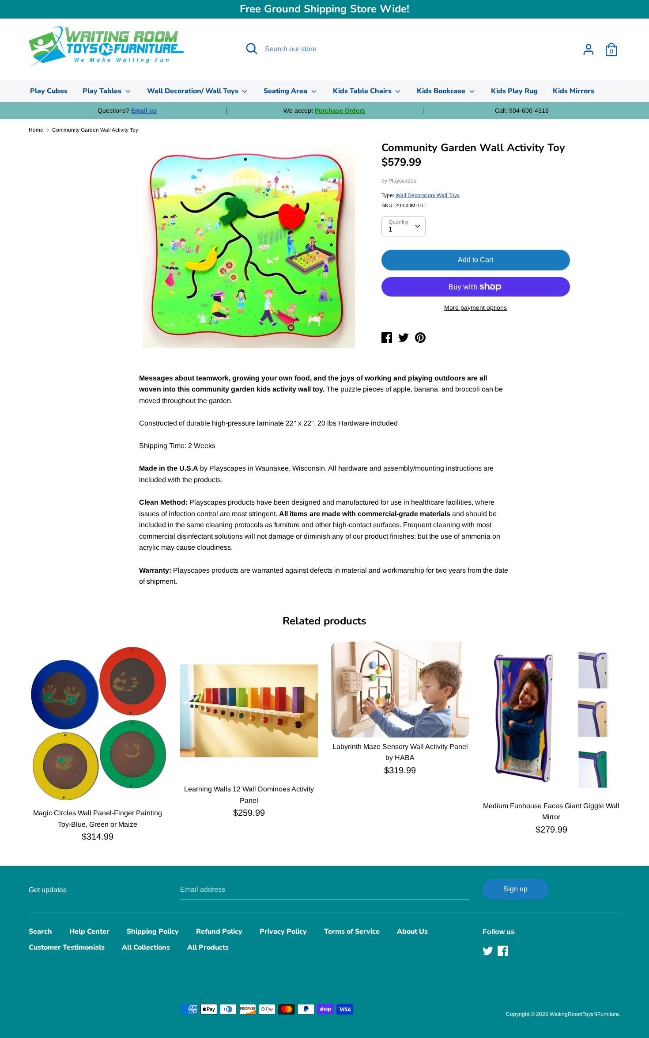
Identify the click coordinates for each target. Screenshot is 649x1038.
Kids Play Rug (514, 91)
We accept (324, 110)
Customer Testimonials (67, 947)
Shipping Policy (153, 931)
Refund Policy (219, 931)
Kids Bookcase (442, 91)
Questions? (127, 110)
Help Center (89, 931)
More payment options (475, 307)
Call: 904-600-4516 (522, 110)
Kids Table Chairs (363, 91)
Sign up (515, 889)
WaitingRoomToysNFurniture (584, 1014)
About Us (412, 931)
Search (40, 931)
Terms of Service (352, 931)
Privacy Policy (283, 931)
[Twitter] (489, 951)
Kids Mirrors (573, 91)
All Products (208, 947)
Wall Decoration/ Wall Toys (193, 91)
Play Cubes (49, 91)
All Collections (146, 947)
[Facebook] (504, 951)
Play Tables (103, 91)
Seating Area (286, 91)
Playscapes (402, 181)
